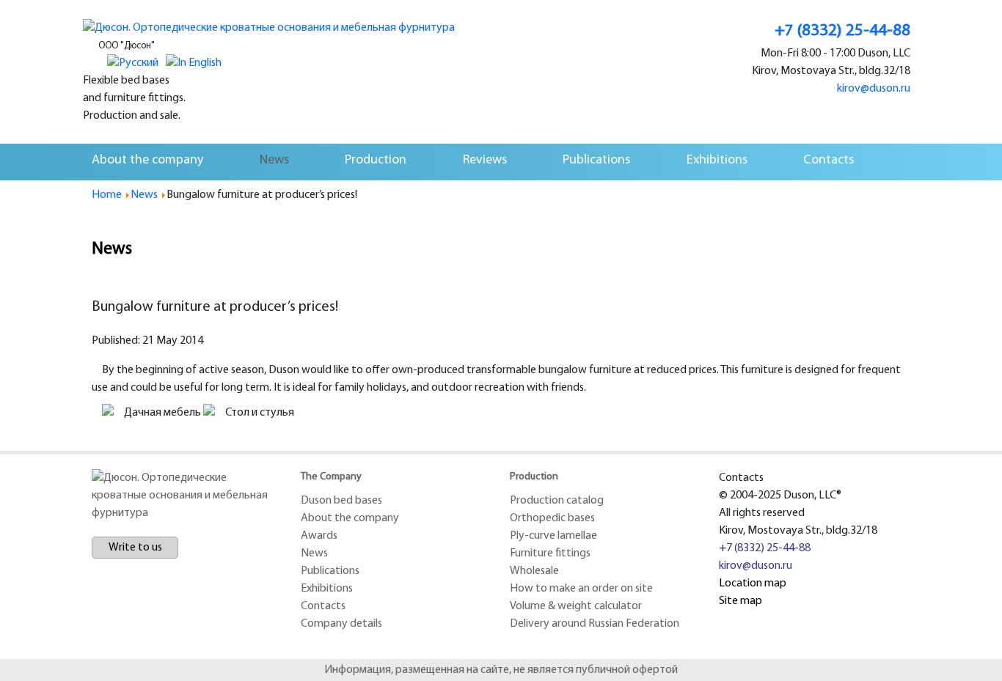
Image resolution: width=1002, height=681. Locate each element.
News (274, 160)
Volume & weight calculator (576, 606)
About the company (147, 160)
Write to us (135, 547)
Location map (752, 583)
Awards (319, 536)
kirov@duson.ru (755, 566)
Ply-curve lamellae (553, 536)
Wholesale (534, 571)
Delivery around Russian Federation (594, 624)
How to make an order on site (581, 589)
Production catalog (557, 501)
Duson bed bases (341, 501)
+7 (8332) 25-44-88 (765, 548)
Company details (341, 624)
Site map (740, 601)
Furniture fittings (550, 553)
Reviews (485, 160)
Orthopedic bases (552, 518)
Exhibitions (717, 160)
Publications (596, 160)
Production (375, 160)
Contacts (828, 160)
